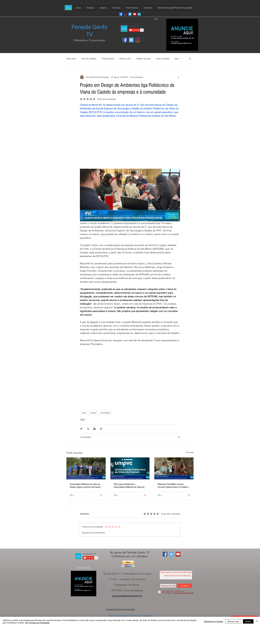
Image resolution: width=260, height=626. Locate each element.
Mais (176, 59)
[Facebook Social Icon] (124, 40)
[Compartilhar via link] (101, 428)
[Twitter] (130, 14)
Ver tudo (190, 452)
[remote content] (130, 145)
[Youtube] (134, 14)
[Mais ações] (178, 77)
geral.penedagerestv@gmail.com (127, 596)
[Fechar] (256, 621)
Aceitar (248, 621)
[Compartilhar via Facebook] (81, 428)
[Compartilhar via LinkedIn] (94, 428)
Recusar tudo (233, 621)
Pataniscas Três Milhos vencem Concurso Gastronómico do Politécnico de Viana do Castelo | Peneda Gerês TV (174, 485)
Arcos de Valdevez (88, 59)
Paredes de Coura (143, 59)
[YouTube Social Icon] (178, 554)
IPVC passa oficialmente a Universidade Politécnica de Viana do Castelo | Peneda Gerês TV (129, 485)
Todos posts (71, 59)
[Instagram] (125, 14)
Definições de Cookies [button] (213, 621)
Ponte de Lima (125, 59)
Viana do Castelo (162, 59)
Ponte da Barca (108, 59)
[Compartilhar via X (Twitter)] (88, 428)
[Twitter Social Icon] (131, 40)
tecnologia (105, 412)
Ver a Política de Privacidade (37, 622)
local (84, 412)
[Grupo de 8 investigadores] (86, 468)
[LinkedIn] (139, 14)
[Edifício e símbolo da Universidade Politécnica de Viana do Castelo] (130, 468)
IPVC (82, 419)
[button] (190, 59)
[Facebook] (120, 14)
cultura (93, 412)
